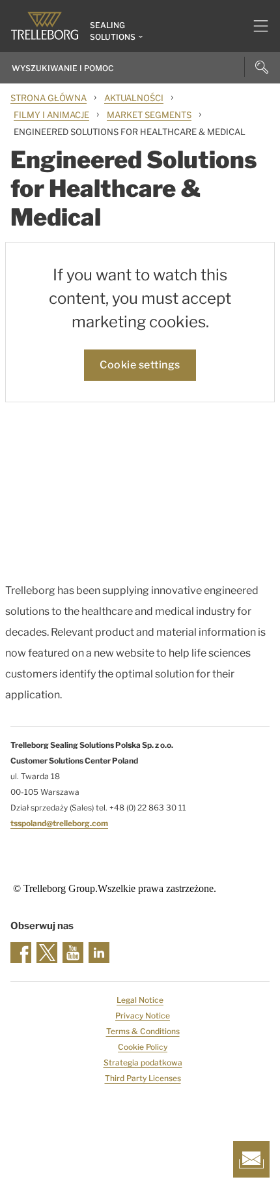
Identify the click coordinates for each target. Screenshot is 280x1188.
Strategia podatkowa (143, 1062)
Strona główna (48, 98)
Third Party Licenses (143, 1078)
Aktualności (133, 98)
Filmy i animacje (51, 115)
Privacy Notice (142, 1015)
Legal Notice (140, 1000)
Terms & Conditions (143, 1031)
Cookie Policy (142, 1047)
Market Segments (149, 115)
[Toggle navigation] (256, 26)
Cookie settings (140, 365)
